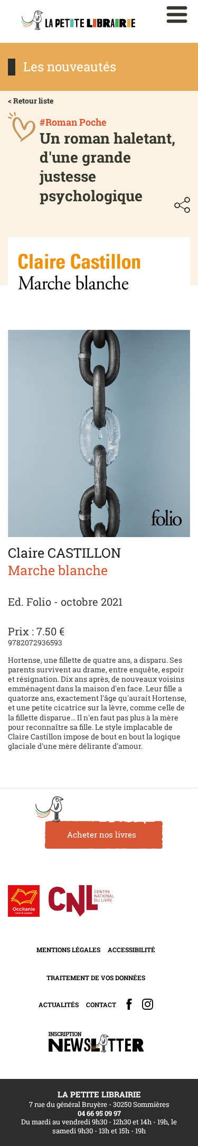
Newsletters (96, 1042)
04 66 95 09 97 (99, 1113)
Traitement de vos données (95, 977)
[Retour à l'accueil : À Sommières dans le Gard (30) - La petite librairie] (78, 21)
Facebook (129, 1004)
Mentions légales (68, 949)
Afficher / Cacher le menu (176, 14)
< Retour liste (30, 101)
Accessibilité (131, 949)
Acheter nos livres (101, 834)
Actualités (59, 1004)
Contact (101, 1004)
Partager (182, 205)
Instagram (147, 1004)
